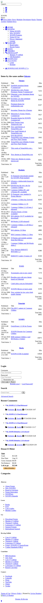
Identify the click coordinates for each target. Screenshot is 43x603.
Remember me (8, 380)
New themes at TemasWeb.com (22, 154)
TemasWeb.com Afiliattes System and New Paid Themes (22, 143)
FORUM (10, 43)
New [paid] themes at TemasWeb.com (18, 132)
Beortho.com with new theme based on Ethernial (21, 278)
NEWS (10, 49)
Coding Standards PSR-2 (14, 547)
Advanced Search (7, 396)
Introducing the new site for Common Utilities (20, 186)
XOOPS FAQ (12, 59)
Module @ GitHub (16, 55)
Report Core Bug (11, 567)
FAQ (7, 506)
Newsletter (11, 478)
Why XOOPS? (15, 33)
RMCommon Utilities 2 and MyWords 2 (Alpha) (20, 338)
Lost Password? (27, 384)
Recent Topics (15, 47)
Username (4, 370)
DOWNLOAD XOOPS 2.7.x (18, 68)
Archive (4, 21)
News (14, 20)
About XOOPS (15, 31)
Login (12, 63)
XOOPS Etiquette (11, 496)
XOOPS (10, 29)
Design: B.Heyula (21, 599)
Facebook (8, 576)
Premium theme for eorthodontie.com (17, 105)
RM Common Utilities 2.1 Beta (22, 235)
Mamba (19, 410)
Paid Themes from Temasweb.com (17, 123)
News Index (7, 20)
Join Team (8, 558)
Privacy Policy (16, 593)
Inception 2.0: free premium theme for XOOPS (20, 100)
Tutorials (21, 303)
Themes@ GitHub (11, 523)
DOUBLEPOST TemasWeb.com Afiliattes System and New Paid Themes (22, 137)
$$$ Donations (10, 556)
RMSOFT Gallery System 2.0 (21, 256)
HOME (10, 27)
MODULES (12, 53)
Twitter (7, 586)
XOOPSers (9, 494)
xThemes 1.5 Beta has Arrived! (22, 200)
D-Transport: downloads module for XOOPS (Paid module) (22, 177)
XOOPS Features (16, 35)
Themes (39, 20)
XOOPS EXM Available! (20, 354)
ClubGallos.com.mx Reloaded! (22, 284)
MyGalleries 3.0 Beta (18, 230)
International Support (12, 529)
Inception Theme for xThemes (21, 110)
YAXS (21, 266)
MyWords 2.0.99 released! (20, 221)
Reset (13, 382)
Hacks (33, 20)
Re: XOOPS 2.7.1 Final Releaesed (17, 405)
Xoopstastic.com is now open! (21, 273)
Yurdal (19, 418)
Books (7, 505)
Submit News (11, 21)
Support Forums (11, 527)
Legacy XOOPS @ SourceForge (16, 545)
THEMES (11, 51)
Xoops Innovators (11, 492)
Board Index (14, 45)
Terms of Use (5, 593)
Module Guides (10, 510)
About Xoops (10, 486)
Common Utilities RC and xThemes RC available (20, 191)
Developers (27, 20)
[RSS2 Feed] (7, 595)
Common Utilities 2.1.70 (19, 204)
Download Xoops (11, 519)
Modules (20, 20)
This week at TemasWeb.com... (22, 148)
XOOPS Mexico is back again (21, 289)
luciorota (20, 445)
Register (12, 65)
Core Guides (9, 508)
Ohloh (7, 584)
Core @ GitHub (11, 537)
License (12, 41)
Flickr (7, 580)
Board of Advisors (11, 490)
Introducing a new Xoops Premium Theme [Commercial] (22, 91)
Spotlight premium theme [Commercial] (19, 86)
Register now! (15, 384)
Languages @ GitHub (13, 525)
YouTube (8, 582)
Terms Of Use (15, 37)
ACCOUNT (12, 61)
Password (4, 375)
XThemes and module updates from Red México (21, 239)
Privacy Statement (16, 39)
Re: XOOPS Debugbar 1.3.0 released (18, 431)
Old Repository (15, 57)
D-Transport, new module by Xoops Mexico (21, 195)
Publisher (11, 410)
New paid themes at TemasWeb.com (18, 128)
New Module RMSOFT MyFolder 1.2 (19, 251)
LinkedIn (8, 578)
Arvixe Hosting (35, 593)
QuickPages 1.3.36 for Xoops (21, 326)
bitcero (27, 76)
